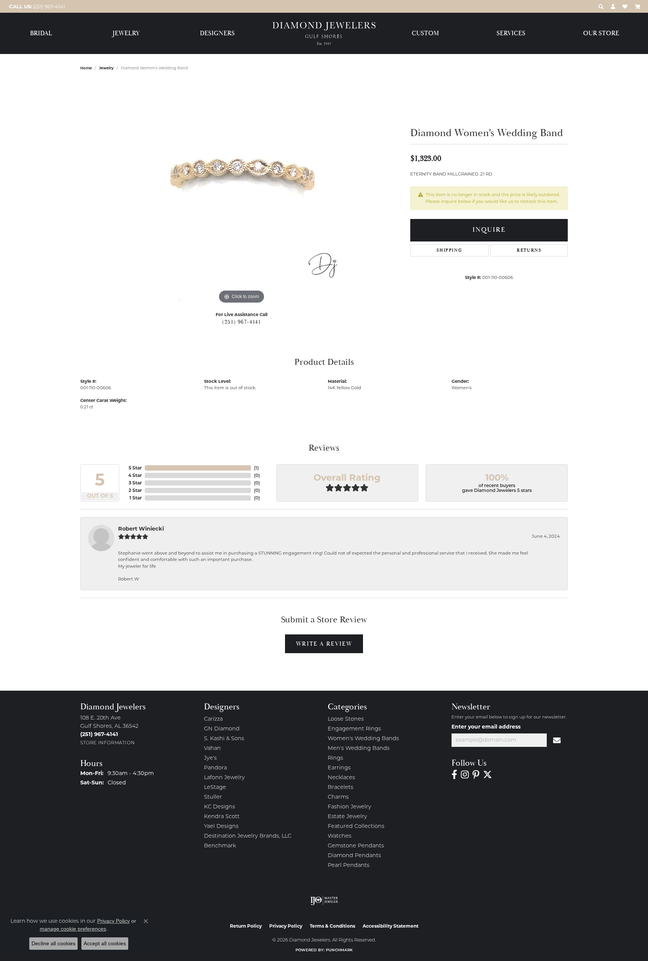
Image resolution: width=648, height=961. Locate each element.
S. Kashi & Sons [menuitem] (224, 739)
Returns (529, 250)
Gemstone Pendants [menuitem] (356, 846)
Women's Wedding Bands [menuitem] (363, 739)
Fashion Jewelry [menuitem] (349, 807)
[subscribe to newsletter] (557, 740)
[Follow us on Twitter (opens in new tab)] (487, 774)
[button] (600, 6)
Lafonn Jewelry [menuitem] (224, 778)
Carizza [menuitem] (213, 719)
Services (510, 33)
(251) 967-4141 (241, 322)
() (256, 468)
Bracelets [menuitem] (340, 787)
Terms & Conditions (332, 926)
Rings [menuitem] (335, 758)
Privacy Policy (285, 926)
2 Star (135, 490)
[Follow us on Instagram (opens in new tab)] (465, 774)
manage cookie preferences (73, 929)
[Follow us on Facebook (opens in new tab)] (454, 774)
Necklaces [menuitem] (341, 778)
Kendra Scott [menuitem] (222, 817)
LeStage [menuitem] (215, 787)
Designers (217, 33)
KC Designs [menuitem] (219, 807)
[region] (241, 193)
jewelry (106, 68)
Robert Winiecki (141, 528)
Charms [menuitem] (338, 797)
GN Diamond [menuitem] (222, 729)
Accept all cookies (105, 943)
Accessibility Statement (390, 926)
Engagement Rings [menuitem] (354, 729)
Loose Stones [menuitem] (346, 719)
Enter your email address (486, 726)
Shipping (449, 250)
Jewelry (126, 33)
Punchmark (339, 950)
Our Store (601, 33)
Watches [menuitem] (339, 836)
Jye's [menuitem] (210, 758)
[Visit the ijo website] (324, 900)
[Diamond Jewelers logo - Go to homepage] (324, 33)
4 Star (135, 475)
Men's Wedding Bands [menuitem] (359, 748)
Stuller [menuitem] (213, 797)
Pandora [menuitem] (215, 768)
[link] (36, 6)
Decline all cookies (53, 943)
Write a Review (324, 644)
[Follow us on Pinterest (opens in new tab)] (475, 774)
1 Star (135, 498)
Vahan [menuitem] (212, 748)
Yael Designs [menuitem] (221, 826)
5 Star (135, 468)
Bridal (41, 33)
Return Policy (246, 926)
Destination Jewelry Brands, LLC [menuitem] (247, 836)
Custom (425, 33)
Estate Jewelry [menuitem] (347, 817)
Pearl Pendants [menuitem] (348, 865)
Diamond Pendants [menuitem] (354, 856)
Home (86, 68)
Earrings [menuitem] (339, 768)
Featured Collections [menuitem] (356, 826)
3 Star (135, 483)
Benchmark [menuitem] (220, 846)
